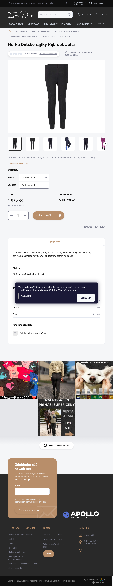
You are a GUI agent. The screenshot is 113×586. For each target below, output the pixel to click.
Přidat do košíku (44, 215)
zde (74, 290)
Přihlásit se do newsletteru (29, 510)
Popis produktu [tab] (54, 242)
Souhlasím (86, 298)
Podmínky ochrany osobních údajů (22, 564)
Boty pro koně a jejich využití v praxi (55, 545)
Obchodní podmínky (16, 552)
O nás (50, 3)
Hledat (69, 15)
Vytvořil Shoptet (91, 579)
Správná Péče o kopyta (53, 534)
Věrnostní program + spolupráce (21, 3)
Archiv (48, 554)
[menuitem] (16, 24)
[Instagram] (81, 550)
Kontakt (41, 3)
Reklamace (12, 548)
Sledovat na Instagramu (59, 445)
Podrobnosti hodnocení (48, 54)
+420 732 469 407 (92, 542)
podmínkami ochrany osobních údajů (30, 502)
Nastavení (26, 296)
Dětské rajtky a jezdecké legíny (34, 333)
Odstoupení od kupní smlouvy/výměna (16, 557)
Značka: (71, 55)
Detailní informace (16, 163)
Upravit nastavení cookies (64, 581)
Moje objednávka (15, 568)
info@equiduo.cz (91, 535)
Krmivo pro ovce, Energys (53, 539)
